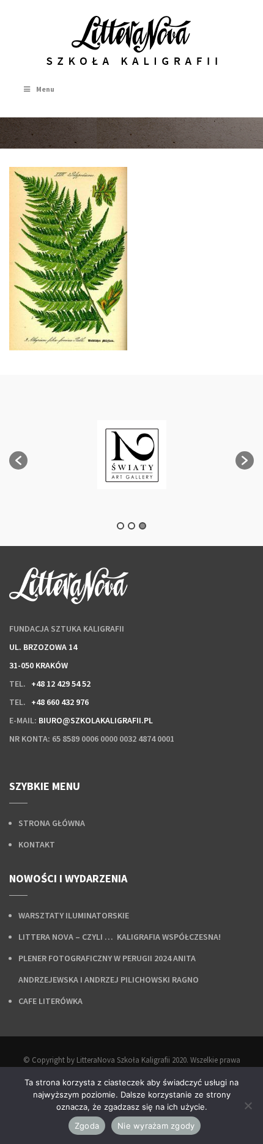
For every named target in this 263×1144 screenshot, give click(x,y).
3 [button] (142, 526)
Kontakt (36, 844)
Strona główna (51, 822)
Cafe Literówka (50, 1000)
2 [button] (131, 526)
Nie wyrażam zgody (155, 1126)
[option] (131, 454)
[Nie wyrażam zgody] (248, 1105)
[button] (18, 460)
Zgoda (87, 1126)
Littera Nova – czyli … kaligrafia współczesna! (119, 936)
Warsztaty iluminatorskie (73, 915)
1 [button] (120, 526)
